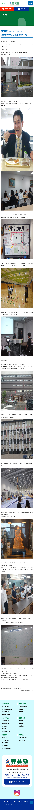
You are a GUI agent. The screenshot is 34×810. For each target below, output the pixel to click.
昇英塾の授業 (22, 703)
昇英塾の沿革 (5, 711)
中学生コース (5, 723)
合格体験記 (21, 726)
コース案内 (5, 718)
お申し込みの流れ (23, 737)
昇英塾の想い (6, 703)
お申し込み (22, 734)
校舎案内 (4, 734)
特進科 (4, 728)
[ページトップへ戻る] (31, 802)
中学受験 (21, 720)
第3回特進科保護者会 (26, 690)
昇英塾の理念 (5, 706)
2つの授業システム (23, 706)
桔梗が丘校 (5, 745)
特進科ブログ (19, 31)
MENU (30, 3)
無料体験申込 (8, 8)
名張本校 (4, 737)
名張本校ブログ (12, 31)
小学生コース (5, 720)
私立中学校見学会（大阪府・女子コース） (13, 688)
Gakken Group (6, 714)
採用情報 (6, 801)
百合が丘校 (5, 742)
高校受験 (21, 723)
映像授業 (21, 711)
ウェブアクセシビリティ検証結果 (20, 801)
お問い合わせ (22, 740)
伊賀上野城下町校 (6, 748)
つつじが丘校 (5, 740)
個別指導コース (6, 731)
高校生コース (5, 726)
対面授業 (21, 709)
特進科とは (22, 718)
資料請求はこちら (18, 781)
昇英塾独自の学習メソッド (9, 709)
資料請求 (23, 8)
